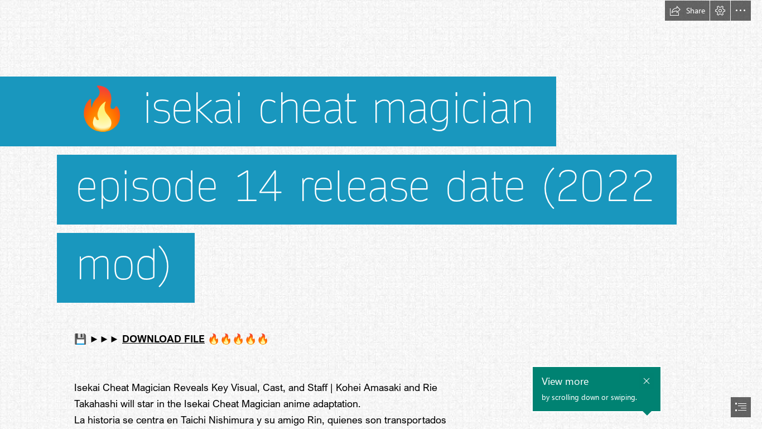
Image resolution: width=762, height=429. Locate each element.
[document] (381, 214)
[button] (687, 11)
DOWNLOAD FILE (163, 338)
